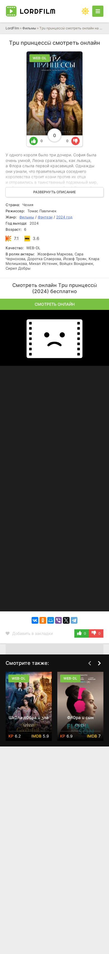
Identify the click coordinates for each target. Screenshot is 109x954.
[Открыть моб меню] (97, 11)
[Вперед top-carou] (99, 663)
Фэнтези (45, 217)
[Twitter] (66, 620)
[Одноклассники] (42, 620)
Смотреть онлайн (55, 304)
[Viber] (58, 620)
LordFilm (12, 28)
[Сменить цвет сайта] (85, 11)
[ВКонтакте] (35, 620)
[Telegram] (74, 620)
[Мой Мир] (50, 620)
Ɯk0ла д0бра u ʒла (29, 717)
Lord (38, 11)
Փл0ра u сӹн (80, 717)
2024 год (64, 217)
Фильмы (29, 28)
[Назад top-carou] (89, 663)
